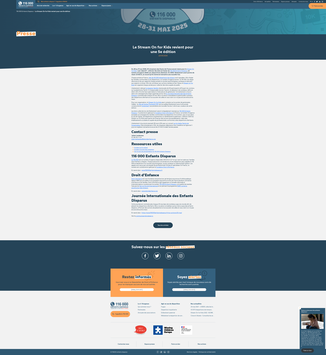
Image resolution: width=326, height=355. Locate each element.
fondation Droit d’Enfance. (165, 167)
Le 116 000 (135, 160)
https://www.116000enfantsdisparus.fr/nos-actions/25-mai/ (162, 213)
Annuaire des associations (146, 313)
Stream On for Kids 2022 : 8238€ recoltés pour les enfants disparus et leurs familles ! (202, 313)
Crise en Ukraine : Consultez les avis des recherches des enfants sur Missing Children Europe (202, 316)
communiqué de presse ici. (144, 216)
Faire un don (318, 6)
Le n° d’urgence (57, 6)
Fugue (163, 307)
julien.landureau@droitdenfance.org (143, 139)
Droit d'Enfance (258, 1)
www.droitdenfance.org (150, 191)
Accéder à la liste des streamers (144, 149)
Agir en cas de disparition (75, 6)
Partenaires (276, 1)
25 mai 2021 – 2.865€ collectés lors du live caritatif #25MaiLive (202, 307)
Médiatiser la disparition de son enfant (171, 316)
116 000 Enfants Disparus (24, 11)
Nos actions (93, 6)
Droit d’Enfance (136, 179)
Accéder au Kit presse (141, 147)
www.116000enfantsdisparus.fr (152, 170)
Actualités (268, 1)
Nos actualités (196, 304)
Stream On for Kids (154, 102)
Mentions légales (192, 352)
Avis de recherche (43, 6)
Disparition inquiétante (169, 310)
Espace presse (285, 1)
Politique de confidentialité (207, 352)
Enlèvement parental (168, 313)
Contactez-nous (303, 1)
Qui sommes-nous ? (144, 307)
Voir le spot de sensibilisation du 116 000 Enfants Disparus (152, 151)
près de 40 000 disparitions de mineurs (162, 78)
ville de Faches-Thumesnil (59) (148, 104)
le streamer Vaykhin (152, 88)
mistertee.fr (146, 106)
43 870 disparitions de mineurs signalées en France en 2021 (201, 310)
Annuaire (294, 1)
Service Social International (148, 186)
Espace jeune (106, 6)
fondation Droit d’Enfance (164, 113)
